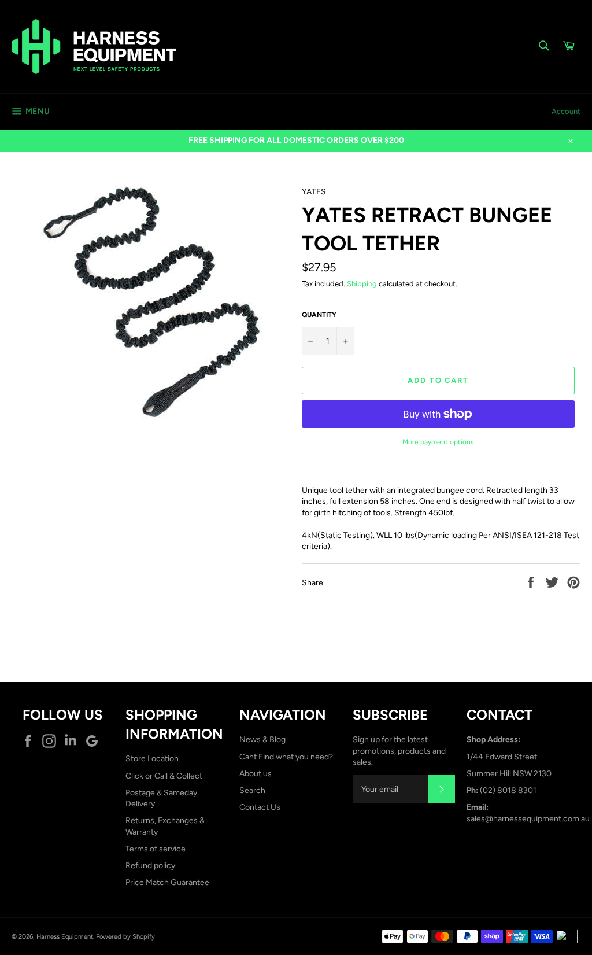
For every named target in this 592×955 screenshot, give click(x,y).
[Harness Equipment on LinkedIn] (73, 741)
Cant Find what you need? (286, 757)
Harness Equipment (64, 936)
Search (252, 790)
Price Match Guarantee (167, 882)
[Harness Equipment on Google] (95, 741)
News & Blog (262, 739)
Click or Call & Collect (163, 776)
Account (566, 111)
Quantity (319, 315)
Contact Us (259, 807)
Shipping (362, 283)
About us (255, 774)
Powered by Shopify (125, 936)
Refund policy (150, 866)
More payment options (438, 442)
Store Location (152, 759)
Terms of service (155, 849)
